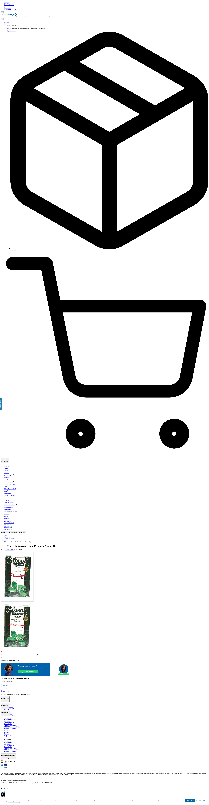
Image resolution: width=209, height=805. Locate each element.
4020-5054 (5, 685)
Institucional (7, 2)
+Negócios (7, 744)
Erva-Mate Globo (9, 550)
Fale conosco (7, 718)
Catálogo (6, 722)
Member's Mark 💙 (9, 523)
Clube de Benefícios (9, 5)
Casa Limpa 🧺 (8, 526)
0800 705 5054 (6, 691)
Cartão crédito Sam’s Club (10, 715)
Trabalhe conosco (8, 723)
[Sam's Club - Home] (9, 15)
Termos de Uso (8, 747)
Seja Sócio (6, 22)
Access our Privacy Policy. (14, 802)
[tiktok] (2, 791)
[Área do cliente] (4, 24)
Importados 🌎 (8, 527)
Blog (5, 6)
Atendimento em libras (10, 9)
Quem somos (7, 721)
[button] (201, 800)
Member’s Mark (8, 735)
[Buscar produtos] (2, 19)
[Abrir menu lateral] (2, 12)
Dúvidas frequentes (9, 722)
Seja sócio (6, 732)
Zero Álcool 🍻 (8, 529)
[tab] (17, 577)
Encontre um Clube (9, 725)
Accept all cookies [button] (190, 800)
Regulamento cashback (10, 728)
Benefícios (6, 734)
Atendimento (7, 8)
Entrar (14, 31)
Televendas (7, 710)
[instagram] (4, 791)
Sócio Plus (6, 3)
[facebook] (1, 791)
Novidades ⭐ (7, 521)
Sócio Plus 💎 (7, 524)
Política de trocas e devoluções (12, 727)
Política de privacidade (10, 748)
